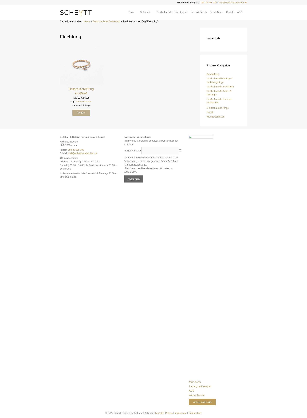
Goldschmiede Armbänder (220, 86)
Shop (131, 12)
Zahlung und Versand (200, 386)
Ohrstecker (213, 102)
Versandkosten (83, 101)
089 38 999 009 (209, 2)
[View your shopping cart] (246, 12)
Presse (169, 413)
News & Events (199, 12)
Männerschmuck (215, 116)
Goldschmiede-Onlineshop (106, 21)
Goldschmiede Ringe (218, 107)
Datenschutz (195, 413)
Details (81, 112)
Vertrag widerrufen (202, 402)
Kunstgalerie (181, 12)
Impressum (181, 413)
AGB (239, 12)
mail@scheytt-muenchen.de (233, 2)
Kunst (210, 112)
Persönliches (216, 12)
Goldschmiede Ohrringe (219, 99)
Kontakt (230, 12)
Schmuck (145, 12)
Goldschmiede (164, 12)
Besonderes (213, 74)
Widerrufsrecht (196, 395)
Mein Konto (195, 382)
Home (86, 21)
